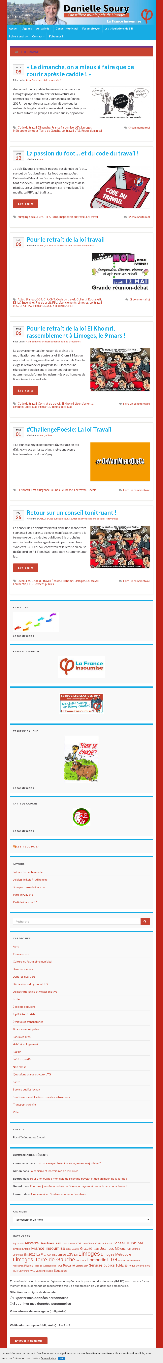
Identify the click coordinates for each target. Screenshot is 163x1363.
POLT (59, 1266)
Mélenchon (18, 1266)
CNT (52, 299)
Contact (37, 36)
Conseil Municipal (67, 28)
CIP (46, 299)
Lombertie (19, 584)
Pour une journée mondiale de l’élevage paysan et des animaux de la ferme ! (78, 1178)
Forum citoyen (91, 28)
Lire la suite (25, 203)
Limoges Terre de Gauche (44, 130)
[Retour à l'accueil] (81, 12)
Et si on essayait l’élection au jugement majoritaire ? (68, 1163)
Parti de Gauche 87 (25, 902)
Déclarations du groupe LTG (30, 984)
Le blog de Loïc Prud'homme (30, 879)
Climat (90, 1243)
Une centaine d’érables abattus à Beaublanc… (60, 1194)
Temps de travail (61, 406)
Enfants (26, 1249)
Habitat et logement (25, 1044)
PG (30, 305)
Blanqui (30, 299)
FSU (54, 302)
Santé (16, 1082)
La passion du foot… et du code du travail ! (83, 153)
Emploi (17, 1248)
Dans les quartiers (24, 976)
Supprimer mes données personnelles (42, 1303)
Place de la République (45, 1266)
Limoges (83, 302)
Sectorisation (82, 1266)
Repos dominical (91, 130)
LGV (77, 127)
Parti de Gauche (23, 894)
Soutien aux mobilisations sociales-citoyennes (69, 245)
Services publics (44, 584)
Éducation (60, 1270)
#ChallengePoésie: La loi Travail (69, 429)
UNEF (70, 305)
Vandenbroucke (44, 1271)
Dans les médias (23, 969)
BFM (58, 1243)
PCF (24, 305)
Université (23, 1271)
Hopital (96, 1249)
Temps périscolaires (139, 1266)
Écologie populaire (24, 1006)
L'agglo (51, 80)
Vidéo (59, 80)
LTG (77, 130)
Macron (122, 1260)
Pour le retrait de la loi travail (66, 239)
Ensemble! (28, 302)
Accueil (13, 28)
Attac (21, 299)
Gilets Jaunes (72, 1249)
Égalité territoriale (24, 1014)
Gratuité (86, 1249)
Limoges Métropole (116, 1254)
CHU (84, 1243)
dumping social (27, 216)
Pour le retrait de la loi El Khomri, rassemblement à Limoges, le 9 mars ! (76, 332)
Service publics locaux (56, 518)
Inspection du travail (72, 216)
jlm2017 (30, 1254)
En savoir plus (48, 1358)
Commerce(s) (39, 80)
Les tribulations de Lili (119, 28)
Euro (40, 216)
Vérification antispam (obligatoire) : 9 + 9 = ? (40, 1325)
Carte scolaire (68, 1243)
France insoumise (63, 127)
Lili (76, 1254)
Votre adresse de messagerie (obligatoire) (38, 1311)
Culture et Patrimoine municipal (32, 961)
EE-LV (16, 302)
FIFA (48, 216)
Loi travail (68, 130)
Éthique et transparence (28, 1021)
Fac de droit (43, 302)
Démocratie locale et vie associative (35, 991)
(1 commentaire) (140, 299)
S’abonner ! (56, 36)
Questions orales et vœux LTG (32, 1074)
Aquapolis (18, 1243)
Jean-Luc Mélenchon (115, 1249)
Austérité (32, 1243)
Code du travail (27, 127)
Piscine (28, 1265)
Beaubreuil (47, 1243)
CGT (39, 299)
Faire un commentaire (136, 403)
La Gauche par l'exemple (28, 872)
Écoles (56, 580)
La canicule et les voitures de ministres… (55, 1170)
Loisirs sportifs (22, 1059)
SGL (49, 305)
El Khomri (68, 403)
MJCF (16, 305)
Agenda (27, 28)
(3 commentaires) (139, 127)
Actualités (43, 28)
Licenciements (68, 302)
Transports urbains (25, 1104)
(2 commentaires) (139, 216)
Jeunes (55, 490)
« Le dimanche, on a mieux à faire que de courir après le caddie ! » (80, 70)
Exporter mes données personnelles (40, 1298)
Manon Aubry (133, 1260)
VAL (32, 1270)
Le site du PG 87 (27, 846)
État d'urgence (40, 490)
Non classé (19, 1066)
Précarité (39, 305)
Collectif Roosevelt (89, 299)
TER (15, 1271)
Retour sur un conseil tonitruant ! (72, 512)
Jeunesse (67, 490)
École (16, 999)
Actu (28, 80)
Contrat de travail (49, 403)
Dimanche (44, 127)
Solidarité (121, 1265)
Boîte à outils (17, 36)
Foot (55, 216)
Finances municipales (26, 1029)
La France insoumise (51, 1254)
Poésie (91, 490)
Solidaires (59, 305)
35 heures (24, 580)
